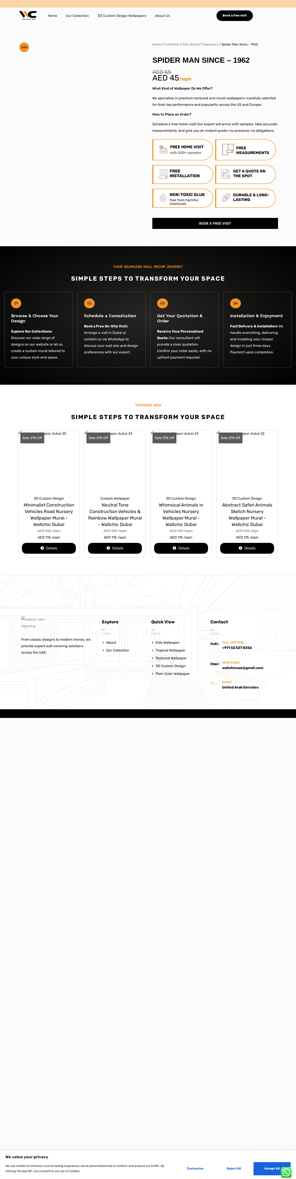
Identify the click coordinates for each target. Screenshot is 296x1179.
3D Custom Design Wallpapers (122, 16)
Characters (210, 44)
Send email (231, 662)
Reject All (234, 1168)
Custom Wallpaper (115, 498)
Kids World (190, 44)
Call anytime (233, 642)
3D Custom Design (49, 498)
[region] (148, 1164)
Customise (195, 1168)
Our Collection (77, 16)
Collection (171, 44)
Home (52, 16)
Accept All (272, 1168)
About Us (162, 16)
